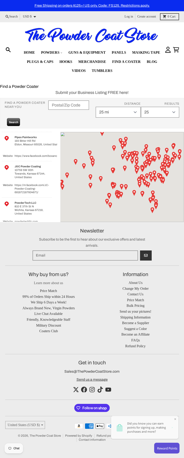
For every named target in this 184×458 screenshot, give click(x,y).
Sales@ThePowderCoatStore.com (92, 371)
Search (13, 122)
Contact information (92, 439)
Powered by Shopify (78, 435)
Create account (146, 16)
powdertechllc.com (26, 221)
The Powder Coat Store (45, 435)
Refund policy (105, 435)
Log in (129, 16)
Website (8, 155)
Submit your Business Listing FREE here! (92, 92)
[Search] (8, 50)
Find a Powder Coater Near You (25, 104)
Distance (132, 103)
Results (171, 103)
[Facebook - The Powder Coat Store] (84, 390)
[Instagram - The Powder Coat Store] (92, 390)
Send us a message (92, 379)
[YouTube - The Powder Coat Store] (108, 390)
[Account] (168, 50)
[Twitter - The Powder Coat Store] (76, 390)
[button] (124, 168)
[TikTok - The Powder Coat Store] (100, 390)
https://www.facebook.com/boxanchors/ (39, 155)
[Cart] (176, 50)
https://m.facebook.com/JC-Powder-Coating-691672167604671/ (32, 189)
